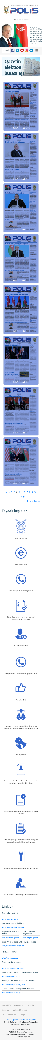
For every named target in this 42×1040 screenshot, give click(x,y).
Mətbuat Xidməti (20, 1010)
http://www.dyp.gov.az (10, 938)
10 (35, 492)
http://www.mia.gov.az (10, 919)
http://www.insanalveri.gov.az (13, 946)
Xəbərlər (5, 1010)
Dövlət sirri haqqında (28, 1020)
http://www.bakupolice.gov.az (13, 927)
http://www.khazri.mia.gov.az (12, 993)
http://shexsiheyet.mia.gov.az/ (13, 968)
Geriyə (30, 501)
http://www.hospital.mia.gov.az (13, 984)
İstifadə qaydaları (13, 1020)
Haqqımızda (19, 1005)
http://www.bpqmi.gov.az (11, 976)
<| (6, 492)
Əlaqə (22, 1015)
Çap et (37, 501)
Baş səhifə (6, 1005)
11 (18, 496)
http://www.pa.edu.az (10, 958)
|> (24, 496)
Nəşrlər (31, 1005)
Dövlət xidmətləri (9, 1015)
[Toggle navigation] (37, 50)
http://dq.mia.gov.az (30, 938)
